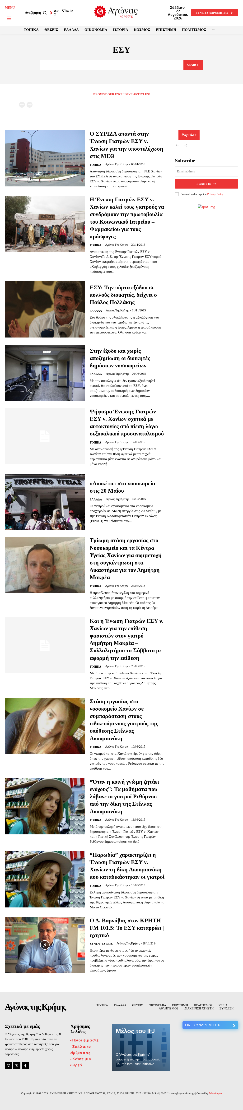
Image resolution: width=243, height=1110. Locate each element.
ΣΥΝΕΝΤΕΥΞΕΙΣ (101, 944)
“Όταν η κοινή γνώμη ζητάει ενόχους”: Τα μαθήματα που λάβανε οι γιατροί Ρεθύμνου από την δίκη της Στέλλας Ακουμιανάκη (124, 796)
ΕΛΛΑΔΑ (96, 311)
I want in (203, 183)
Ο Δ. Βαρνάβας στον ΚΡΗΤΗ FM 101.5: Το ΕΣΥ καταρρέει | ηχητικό (127, 927)
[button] (37, 13)
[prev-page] (22, 105)
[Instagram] (8, 1065)
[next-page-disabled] (30, 105)
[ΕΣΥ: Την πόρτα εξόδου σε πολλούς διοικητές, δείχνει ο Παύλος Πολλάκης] (45, 309)
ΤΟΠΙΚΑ (95, 164)
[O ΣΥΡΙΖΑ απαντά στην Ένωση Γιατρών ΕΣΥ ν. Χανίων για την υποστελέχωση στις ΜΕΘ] (45, 158)
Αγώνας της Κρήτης (116, 164)
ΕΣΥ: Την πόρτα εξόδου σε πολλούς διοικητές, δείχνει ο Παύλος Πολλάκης (123, 294)
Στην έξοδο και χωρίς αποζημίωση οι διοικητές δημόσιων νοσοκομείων (120, 358)
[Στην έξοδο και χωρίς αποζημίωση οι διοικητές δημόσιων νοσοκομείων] (45, 373)
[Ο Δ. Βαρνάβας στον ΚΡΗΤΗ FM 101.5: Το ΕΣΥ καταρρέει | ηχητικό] (45, 945)
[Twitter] (16, 1065)
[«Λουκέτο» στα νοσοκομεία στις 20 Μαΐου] (45, 502)
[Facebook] (25, 1065)
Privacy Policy (215, 194)
